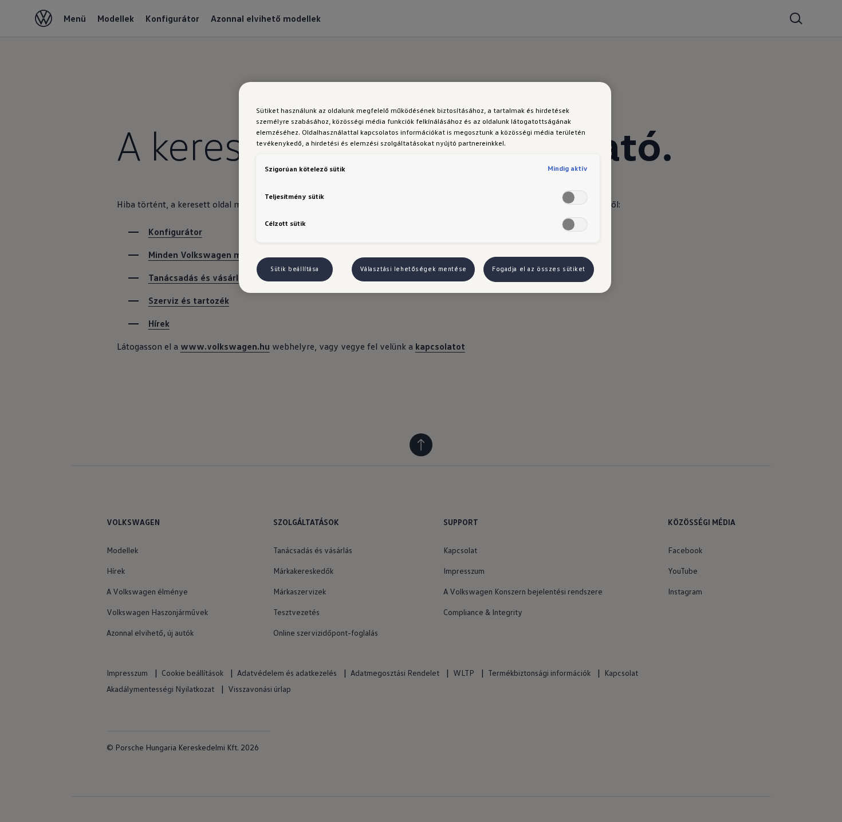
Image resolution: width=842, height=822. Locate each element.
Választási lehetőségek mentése (413, 269)
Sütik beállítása (294, 269)
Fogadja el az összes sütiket (538, 269)
